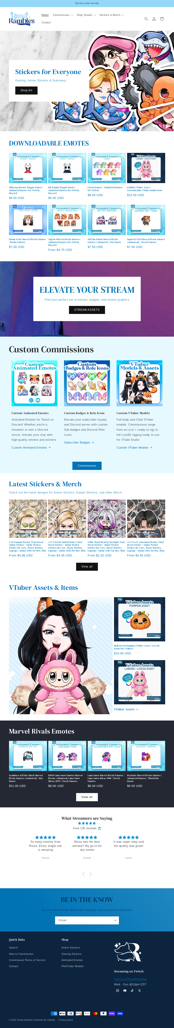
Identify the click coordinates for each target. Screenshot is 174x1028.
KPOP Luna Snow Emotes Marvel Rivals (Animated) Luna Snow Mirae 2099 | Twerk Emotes (65, 778)
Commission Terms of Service (27, 960)
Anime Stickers (71, 947)
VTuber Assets (124, 709)
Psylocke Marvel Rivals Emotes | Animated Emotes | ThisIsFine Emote (144, 778)
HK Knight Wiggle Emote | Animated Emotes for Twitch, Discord (64, 190)
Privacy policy (66, 1020)
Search (13, 947)
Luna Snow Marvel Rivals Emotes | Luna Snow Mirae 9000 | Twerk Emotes (106, 778)
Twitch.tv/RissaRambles (130, 979)
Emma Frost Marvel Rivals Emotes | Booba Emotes (27, 241)
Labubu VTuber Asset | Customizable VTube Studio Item (144, 189)
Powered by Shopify (44, 1020)
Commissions (87, 465)
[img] (86, 823)
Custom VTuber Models (133, 447)
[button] (62, 15)
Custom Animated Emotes (29, 447)
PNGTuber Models (73, 966)
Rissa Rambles (25, 1020)
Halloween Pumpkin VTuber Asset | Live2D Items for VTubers (136, 647)
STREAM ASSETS (87, 309)
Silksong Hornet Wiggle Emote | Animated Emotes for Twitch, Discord (26, 190)
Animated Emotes (72, 960)
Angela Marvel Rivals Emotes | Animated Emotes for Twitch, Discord (64, 242)
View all (86, 566)
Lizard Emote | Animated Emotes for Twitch (105, 189)
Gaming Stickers (72, 954)
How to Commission (21, 954)
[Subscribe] (115, 920)
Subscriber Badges (77, 442)
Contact (13, 966)
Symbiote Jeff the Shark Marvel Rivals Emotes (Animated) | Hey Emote (26, 778)
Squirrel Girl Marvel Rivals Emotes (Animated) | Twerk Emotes (146, 241)
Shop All (26, 90)
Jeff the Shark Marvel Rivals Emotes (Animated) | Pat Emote (104, 241)
